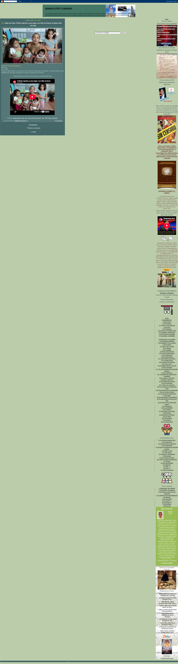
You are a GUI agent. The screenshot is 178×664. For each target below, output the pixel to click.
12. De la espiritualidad (167, 463)
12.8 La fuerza (167, 420)
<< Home (33, 131)
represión (54, 118)
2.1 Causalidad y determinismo (167, 332)
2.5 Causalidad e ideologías (166, 341)
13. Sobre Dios (167, 464)
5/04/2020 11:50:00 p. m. (21, 120)
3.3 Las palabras (166, 350)
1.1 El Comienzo (166, 323)
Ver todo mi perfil (168, 563)
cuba (22, 118)
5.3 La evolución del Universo (167, 362)
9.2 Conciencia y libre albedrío (167, 454)
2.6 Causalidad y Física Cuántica (167, 343)
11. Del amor (167, 461)
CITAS (167, 318)
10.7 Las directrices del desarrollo (167, 394)
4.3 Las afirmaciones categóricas (167, 443)
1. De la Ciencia (167, 322)
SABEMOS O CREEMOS (167, 293)
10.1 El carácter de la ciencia (167, 381)
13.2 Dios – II (166, 468)
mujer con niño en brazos (34, 118)
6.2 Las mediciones (167, 372)
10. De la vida (167, 506)
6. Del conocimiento (167, 367)
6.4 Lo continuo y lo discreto (166, 378)
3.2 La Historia (167, 348)
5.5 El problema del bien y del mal (167, 365)
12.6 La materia (167, 416)
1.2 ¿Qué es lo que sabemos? (167, 325)
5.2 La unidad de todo (167, 360)
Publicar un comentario (34, 128)
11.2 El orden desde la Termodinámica (167, 397)
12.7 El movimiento (167, 418)
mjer (26, 118)
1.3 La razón (167, 327)
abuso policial (17, 118)
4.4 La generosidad (167, 445)
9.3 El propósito (167, 456)
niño (43, 118)
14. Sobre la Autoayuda (167, 470)
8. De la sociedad (167, 499)
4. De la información (166, 355)
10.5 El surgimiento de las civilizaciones (167, 390)
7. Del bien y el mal (167, 450)
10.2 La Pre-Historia (167, 383)
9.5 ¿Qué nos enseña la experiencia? (167, 459)
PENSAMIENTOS (167, 320)
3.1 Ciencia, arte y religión (167, 346)
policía (50, 118)
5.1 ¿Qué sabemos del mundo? (166, 358)
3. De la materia (167, 344)
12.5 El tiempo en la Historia (166, 415)
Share (166, 19)
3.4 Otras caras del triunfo (167, 351)
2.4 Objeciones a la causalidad (167, 339)
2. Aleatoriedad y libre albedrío (167, 488)
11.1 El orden (166, 395)
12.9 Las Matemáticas (167, 421)
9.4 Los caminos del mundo (166, 457)
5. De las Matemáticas (167, 357)
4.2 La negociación (167, 442)
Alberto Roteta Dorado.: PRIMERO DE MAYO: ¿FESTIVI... (167, 615)
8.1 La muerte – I (167, 500)
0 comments (59, 120)
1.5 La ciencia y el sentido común (167, 330)
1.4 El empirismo (166, 329)
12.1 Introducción (167, 406)
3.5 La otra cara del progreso (167, 353)
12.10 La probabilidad (167, 408)
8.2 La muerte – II (167, 502)
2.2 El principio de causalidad (167, 334)
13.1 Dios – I (166, 466)
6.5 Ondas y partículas (167, 379)
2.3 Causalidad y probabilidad (167, 336)
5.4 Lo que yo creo (167, 364)
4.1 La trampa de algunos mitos (166, 440)
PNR (46, 118)
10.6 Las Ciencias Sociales (167, 392)
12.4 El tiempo (167, 413)
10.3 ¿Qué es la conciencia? (167, 385)
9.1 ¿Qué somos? (167, 452)
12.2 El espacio (167, 409)
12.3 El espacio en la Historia (167, 411)
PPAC (170, 513)
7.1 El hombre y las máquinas (167, 490)
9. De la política (167, 504)
